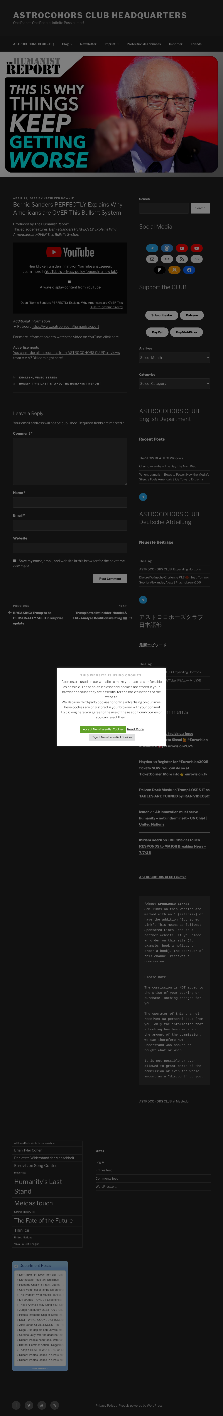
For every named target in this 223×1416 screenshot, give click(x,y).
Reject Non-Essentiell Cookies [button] (112, 737)
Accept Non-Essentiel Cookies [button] (103, 729)
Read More (135, 729)
